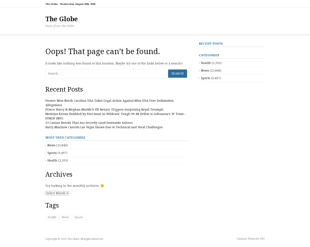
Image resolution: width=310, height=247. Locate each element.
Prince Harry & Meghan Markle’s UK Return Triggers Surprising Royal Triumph (104, 109)
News (51, 145)
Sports (52, 153)
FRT (262, 238)
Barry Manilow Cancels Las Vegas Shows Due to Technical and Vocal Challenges (104, 127)
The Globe (61, 19)
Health (52, 160)
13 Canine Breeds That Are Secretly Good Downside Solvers (89, 122)
